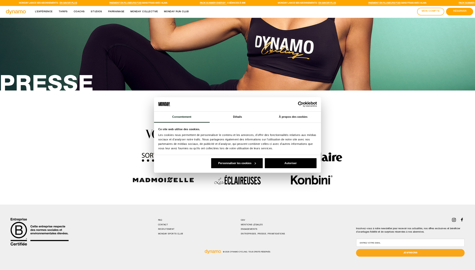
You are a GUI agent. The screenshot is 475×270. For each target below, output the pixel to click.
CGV (243, 220)
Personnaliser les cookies (234, 163)
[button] (454, 221)
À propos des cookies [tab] (293, 116)
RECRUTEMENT (166, 229)
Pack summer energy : (187, 3)
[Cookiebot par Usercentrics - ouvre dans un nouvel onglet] (300, 104)
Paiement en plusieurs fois (99, 3)
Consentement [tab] (181, 116)
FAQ (160, 220)
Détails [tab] (237, 116)
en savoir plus (42, 3)
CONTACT (163, 225)
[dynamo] (16, 11)
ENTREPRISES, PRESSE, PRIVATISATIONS (263, 234)
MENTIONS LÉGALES (252, 225)
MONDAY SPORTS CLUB (170, 234)
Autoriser (290, 163)
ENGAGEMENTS (249, 229)
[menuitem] (43, 12)
